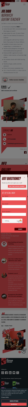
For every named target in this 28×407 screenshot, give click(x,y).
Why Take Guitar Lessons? (17, 186)
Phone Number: (6, 211)
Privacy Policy (5, 397)
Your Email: (5, 204)
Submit (20, 229)
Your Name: (5, 196)
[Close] (24, 177)
